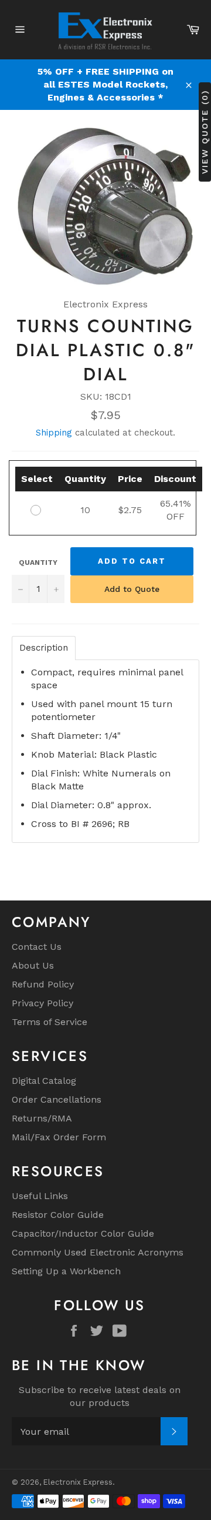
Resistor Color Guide (58, 1214)
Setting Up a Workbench (66, 1271)
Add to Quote (131, 589)
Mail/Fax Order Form (59, 1137)
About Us (33, 965)
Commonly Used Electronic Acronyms (97, 1252)
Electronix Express (78, 1482)
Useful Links (40, 1195)
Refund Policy (43, 984)
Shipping (54, 432)
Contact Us (37, 946)
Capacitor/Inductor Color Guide (83, 1233)
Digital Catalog (44, 1080)
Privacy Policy (42, 1003)
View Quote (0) (204, 132)
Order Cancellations (56, 1099)
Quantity (38, 562)
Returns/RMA (42, 1118)
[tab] (44, 648)
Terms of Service (49, 1021)
